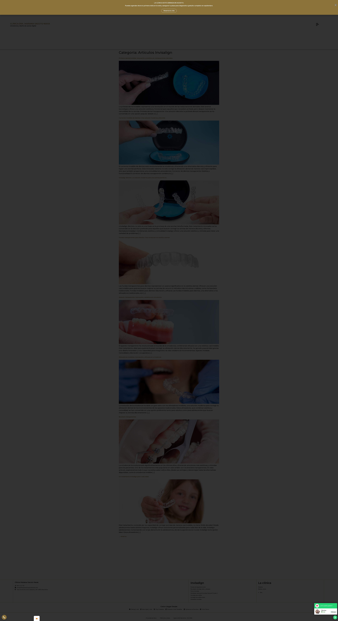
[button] (335, 5)
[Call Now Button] (4, 617)
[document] (169, 310)
